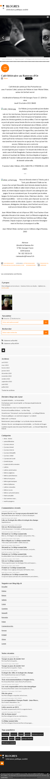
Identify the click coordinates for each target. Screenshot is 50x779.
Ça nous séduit (8, 456)
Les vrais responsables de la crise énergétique (19, 686)
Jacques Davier (7, 513)
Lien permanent (8, 263)
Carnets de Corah (9, 458)
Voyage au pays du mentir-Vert (26, 513)
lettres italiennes (9, 484)
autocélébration (9, 441)
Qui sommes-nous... (10, 498)
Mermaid (5, 534)
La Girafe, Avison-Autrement (33, 421)
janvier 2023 (6, 371)
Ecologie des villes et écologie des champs (23, 520)
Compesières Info (24, 408)
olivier (18, 738)
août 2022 (5, 384)
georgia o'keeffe (27, 738)
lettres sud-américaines (11, 493)
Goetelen (5, 608)
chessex (5, 738)
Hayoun (4, 630)
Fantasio (5, 554)
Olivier (4, 639)
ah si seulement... (7, 59)
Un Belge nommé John (19, 534)
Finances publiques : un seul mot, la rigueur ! (15, 416)
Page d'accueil (19, 59)
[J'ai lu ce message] (48, 774)
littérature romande (8, 743)
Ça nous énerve (9, 450)
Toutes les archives (8, 390)
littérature (5, 734)
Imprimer (43, 265)
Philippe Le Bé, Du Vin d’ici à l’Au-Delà (37, 59)
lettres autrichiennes (10, 475)
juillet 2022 (5, 387)
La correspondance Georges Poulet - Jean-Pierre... (20, 700)
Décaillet (4, 587)
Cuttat (4, 604)
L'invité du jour (8, 461)
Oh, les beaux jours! (14, 527)
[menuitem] (8, 59)
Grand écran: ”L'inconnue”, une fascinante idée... (17, 413)
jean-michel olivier (9, 265)
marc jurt (14, 734)
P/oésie (13, 419)
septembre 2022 (7, 381)
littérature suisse (37, 734)
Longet (4, 643)
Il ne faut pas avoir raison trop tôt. (12, 403)
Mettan (4, 591)
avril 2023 (5, 362)
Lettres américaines (10, 470)
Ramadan (5, 617)
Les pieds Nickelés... (8, 400)
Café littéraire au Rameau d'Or (19, 75)
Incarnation (20, 400)
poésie (12, 738)
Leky (3, 520)
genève (27, 734)
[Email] (3, 350)
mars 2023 (5, 365)
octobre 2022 (6, 379)
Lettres (6, 467)
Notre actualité (8, 495)
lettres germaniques (10, 481)
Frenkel (4, 568)
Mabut (4, 622)
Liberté (34, 416)
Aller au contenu (6, 2)
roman (21, 734)
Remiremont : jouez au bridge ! (11, 421)
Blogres (12, 6)
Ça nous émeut (9, 447)
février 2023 (5, 368)
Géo (3, 527)
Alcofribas (5, 574)
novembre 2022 (7, 376)
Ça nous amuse (9, 444)
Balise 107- (5, 419)
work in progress (9, 501)
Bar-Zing (27, 410)
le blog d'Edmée (40, 413)
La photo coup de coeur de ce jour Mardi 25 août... (17, 427)
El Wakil (4, 635)
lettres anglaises (9, 473)
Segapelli (4, 613)
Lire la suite (5, 288)
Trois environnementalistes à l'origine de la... (18, 680)
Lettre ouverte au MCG (10, 707)
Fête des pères (7, 693)
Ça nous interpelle (9, 453)
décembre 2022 (7, 373)
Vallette (4, 600)
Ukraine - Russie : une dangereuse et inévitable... (17, 424)
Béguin (4, 595)
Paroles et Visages (41, 424)
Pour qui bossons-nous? (9, 408)
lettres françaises (9, 478)
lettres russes (8, 490)
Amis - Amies (8, 438)
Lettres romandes (29, 263)
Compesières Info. (7, 626)
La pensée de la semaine (11, 464)
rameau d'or (20, 265)
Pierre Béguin (7, 541)
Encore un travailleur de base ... (11, 410)
